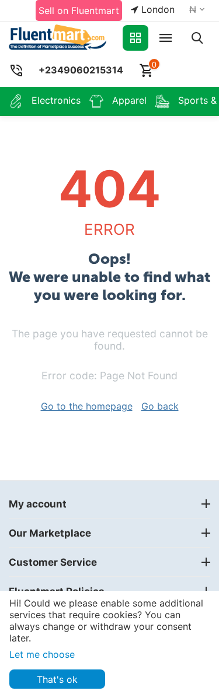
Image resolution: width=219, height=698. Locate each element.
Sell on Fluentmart (79, 10)
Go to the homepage (87, 406)
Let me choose (42, 654)
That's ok (57, 679)
